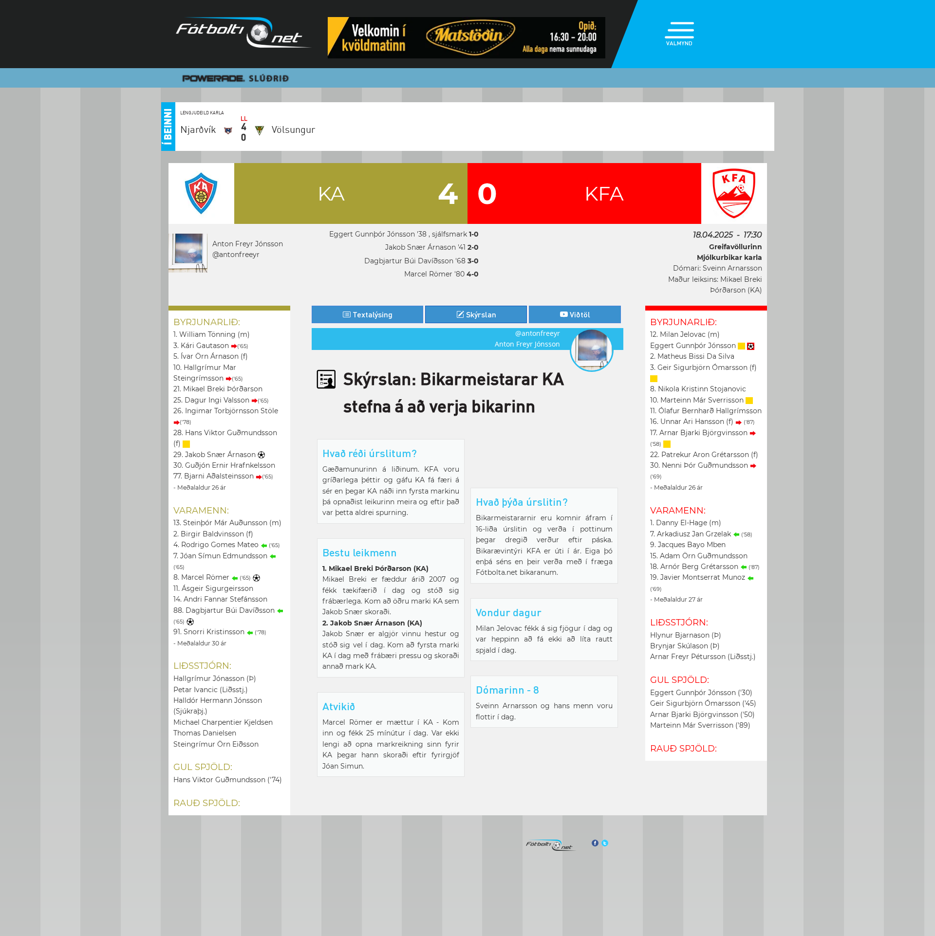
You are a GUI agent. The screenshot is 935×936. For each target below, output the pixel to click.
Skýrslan (480, 314)
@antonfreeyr (236, 254)
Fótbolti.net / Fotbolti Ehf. (244, 34)
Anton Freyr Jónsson (247, 243)
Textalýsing (372, 314)
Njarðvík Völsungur (247, 129)
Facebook (594, 843)
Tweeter (605, 843)
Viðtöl (579, 314)
